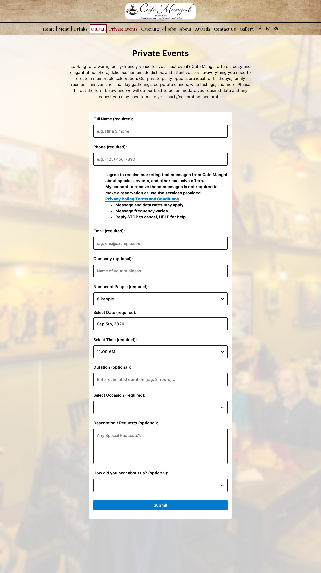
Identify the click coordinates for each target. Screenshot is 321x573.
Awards (202, 28)
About (185, 28)
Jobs (171, 28)
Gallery (247, 28)
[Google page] (276, 29)
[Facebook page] (260, 29)
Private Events (123, 28)
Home (49, 28)
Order (98, 28)
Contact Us (225, 28)
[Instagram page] (268, 29)
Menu (64, 28)
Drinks (80, 28)
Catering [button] (150, 28)
